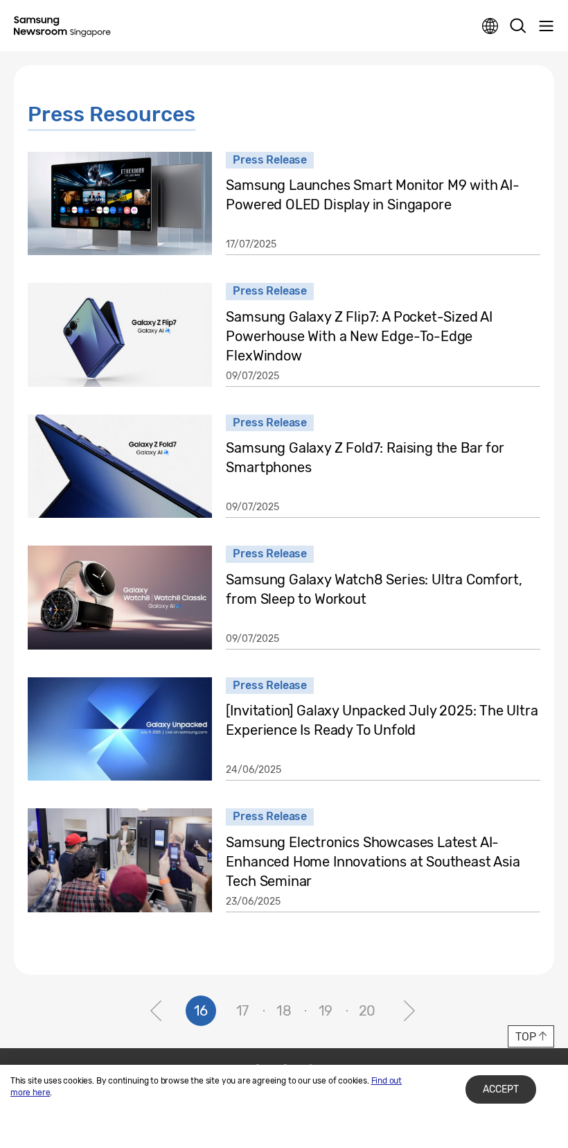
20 (367, 1010)
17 (242, 1010)
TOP (525, 1036)
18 (284, 1010)
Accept (501, 1089)
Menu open (546, 26)
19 (326, 1010)
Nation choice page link (490, 26)
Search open (518, 26)
